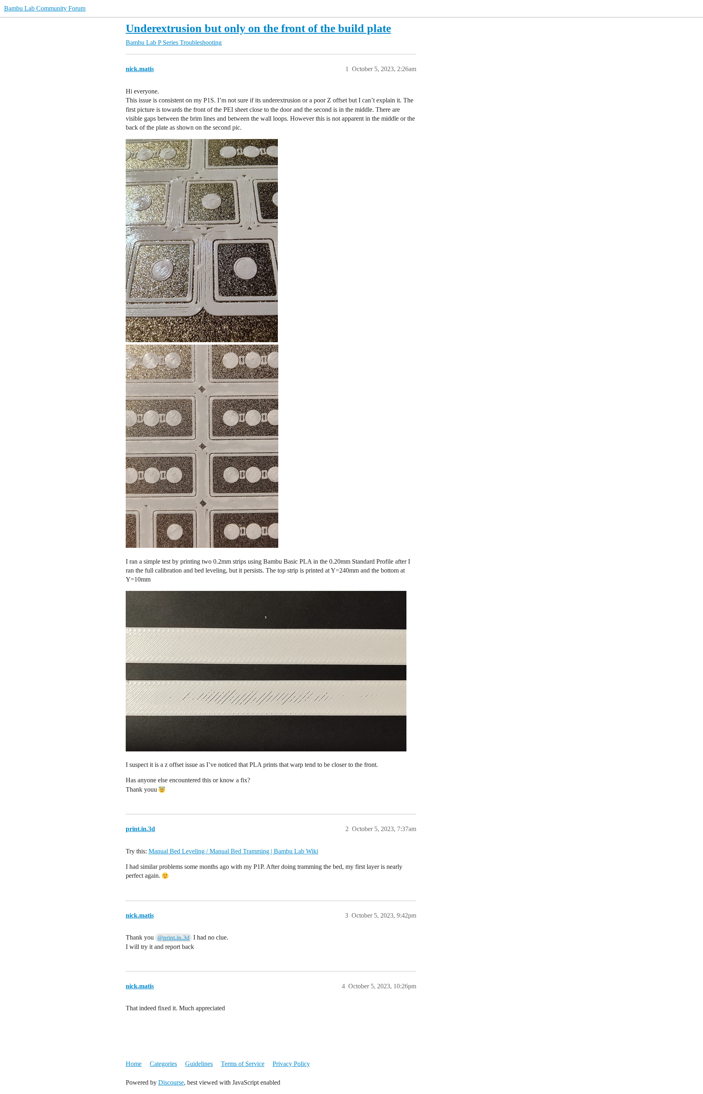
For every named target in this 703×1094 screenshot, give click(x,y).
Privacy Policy (291, 1063)
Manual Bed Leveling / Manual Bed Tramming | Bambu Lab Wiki (233, 851)
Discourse (171, 1082)
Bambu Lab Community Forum (44, 8)
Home (134, 1063)
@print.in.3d (173, 937)
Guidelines (199, 1063)
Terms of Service (242, 1063)
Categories (163, 1063)
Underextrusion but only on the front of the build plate (258, 28)
